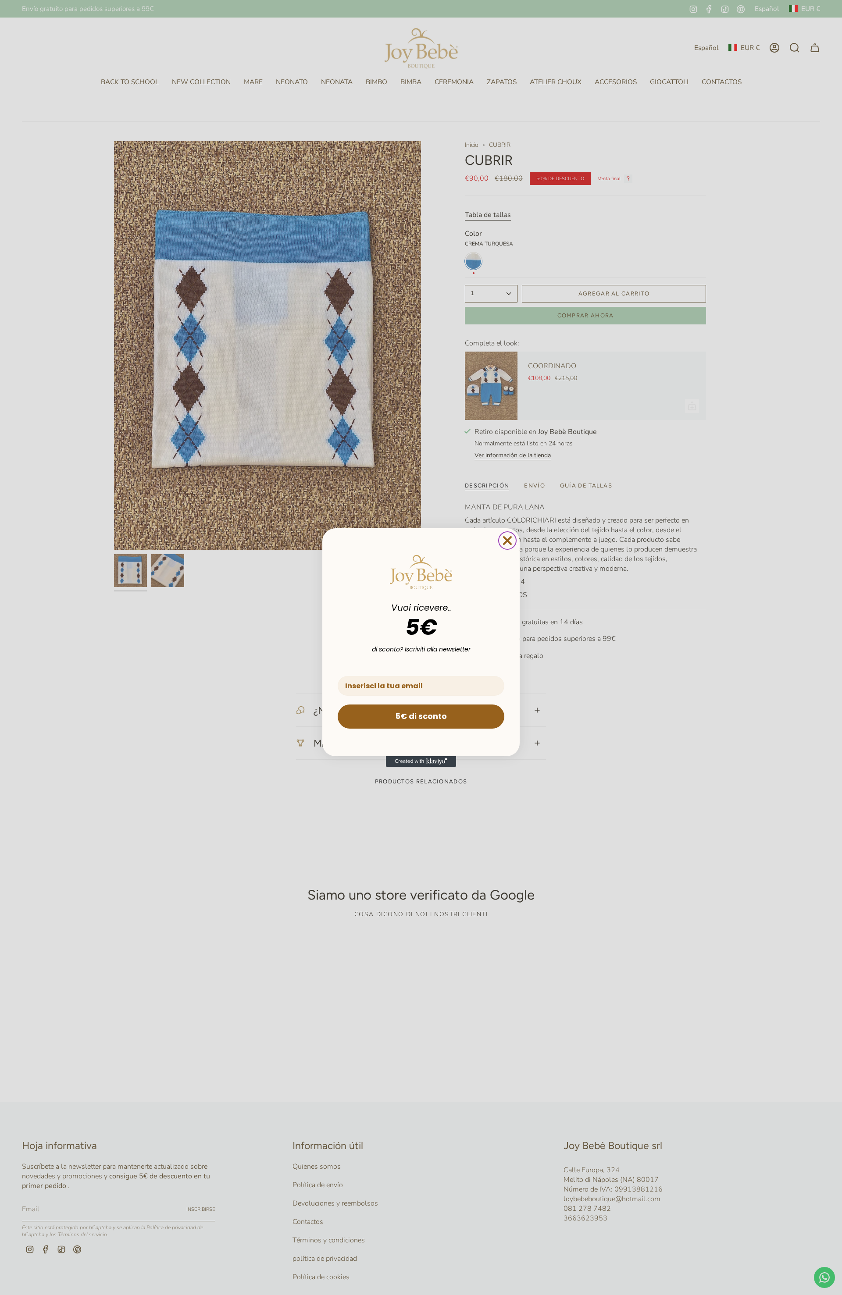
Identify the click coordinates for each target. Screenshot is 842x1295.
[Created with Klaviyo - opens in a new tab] (421, 761)
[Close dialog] (507, 540)
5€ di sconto (421, 716)
